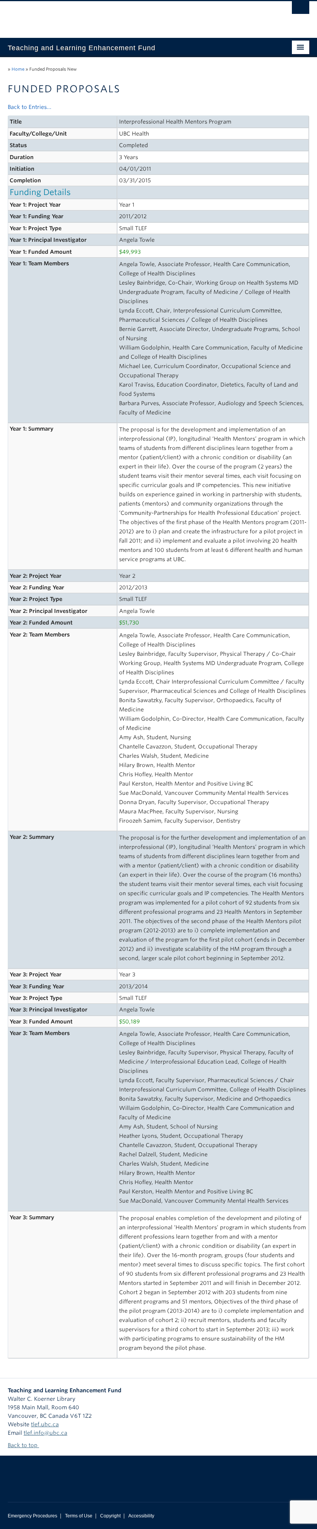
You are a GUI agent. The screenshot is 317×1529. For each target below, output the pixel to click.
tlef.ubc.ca (45, 1424)
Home (18, 69)
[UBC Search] (300, 9)
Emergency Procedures (32, 1516)
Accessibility (141, 1516)
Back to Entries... (29, 107)
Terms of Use (78, 1516)
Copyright (110, 1516)
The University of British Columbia (136, 16)
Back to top (23, 1445)
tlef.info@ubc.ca (45, 1433)
